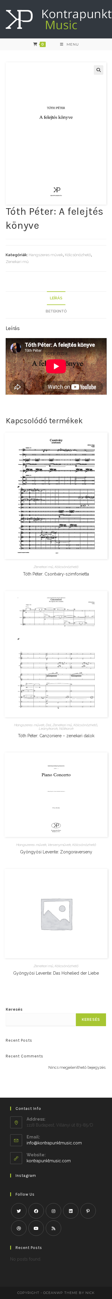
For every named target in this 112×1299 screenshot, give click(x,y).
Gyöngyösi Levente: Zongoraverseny (56, 852)
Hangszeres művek (46, 255)
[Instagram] (53, 1211)
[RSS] (53, 1228)
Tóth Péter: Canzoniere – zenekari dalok (56, 735)
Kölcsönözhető (78, 255)
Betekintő (56, 311)
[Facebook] (36, 1211)
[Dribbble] (19, 1228)
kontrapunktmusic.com (49, 1160)
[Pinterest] (88, 1211)
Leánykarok (48, 728)
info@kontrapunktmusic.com (54, 1143)
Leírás (56, 298)
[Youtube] (36, 1228)
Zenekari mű (17, 261)
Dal (48, 725)
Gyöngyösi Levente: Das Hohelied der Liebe (56, 973)
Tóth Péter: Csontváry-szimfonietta (56, 574)
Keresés (14, 1009)
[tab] (56, 298)
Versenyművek (59, 845)
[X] (19, 1211)
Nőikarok (66, 728)
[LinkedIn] (71, 1211)
